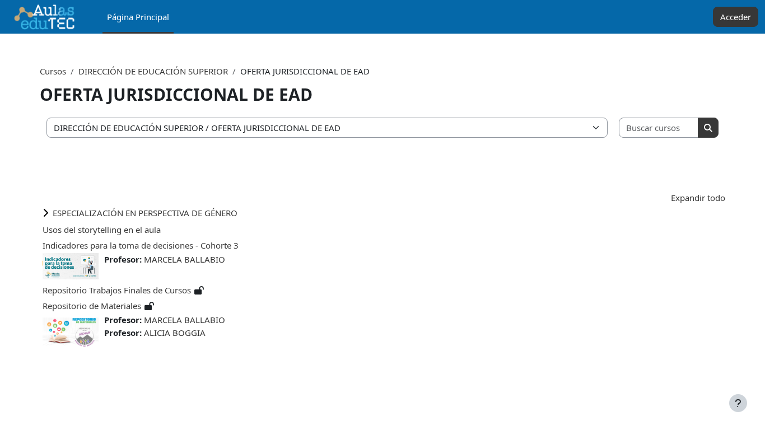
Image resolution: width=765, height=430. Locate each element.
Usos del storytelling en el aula (102, 229)
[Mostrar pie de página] (738, 403)
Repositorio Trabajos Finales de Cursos (117, 290)
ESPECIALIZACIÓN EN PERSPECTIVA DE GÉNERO (145, 212)
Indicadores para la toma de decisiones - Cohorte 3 (141, 245)
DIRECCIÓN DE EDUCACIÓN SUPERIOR (153, 71)
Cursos (53, 71)
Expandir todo (698, 197)
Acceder (735, 16)
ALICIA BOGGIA (175, 332)
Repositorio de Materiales (92, 305)
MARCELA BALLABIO (184, 259)
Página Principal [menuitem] (138, 16)
